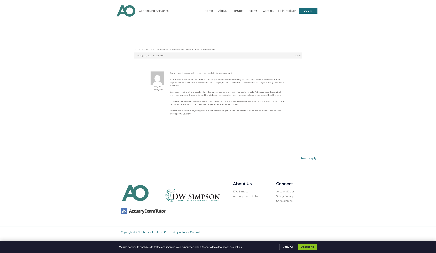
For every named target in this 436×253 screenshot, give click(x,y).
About (222, 10)
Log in (280, 10)
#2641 (298, 55)
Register (290, 10)
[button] (308, 11)
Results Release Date (174, 49)
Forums (237, 10)
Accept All (307, 246)
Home (209, 10)
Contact (268, 10)
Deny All (288, 246)
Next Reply (310, 158)
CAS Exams (156, 49)
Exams (252, 10)
